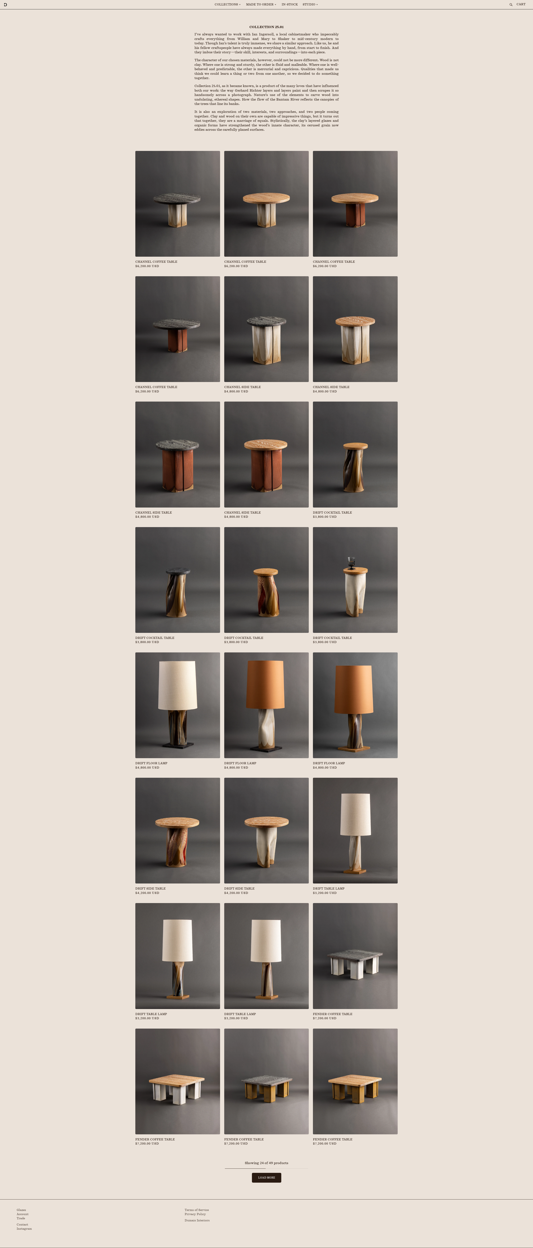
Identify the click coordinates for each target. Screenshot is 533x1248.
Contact (22, 1224)
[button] (228, 4)
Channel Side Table (242, 387)
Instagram (24, 1228)
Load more (266, 1177)
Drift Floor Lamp (151, 763)
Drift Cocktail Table (332, 512)
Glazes (21, 1210)
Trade (21, 1218)
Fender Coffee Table (332, 1014)
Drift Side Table (150, 888)
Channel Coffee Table (156, 261)
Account (23, 1214)
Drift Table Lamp (329, 888)
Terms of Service (197, 1210)
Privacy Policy (195, 1214)
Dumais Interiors (197, 1220)
